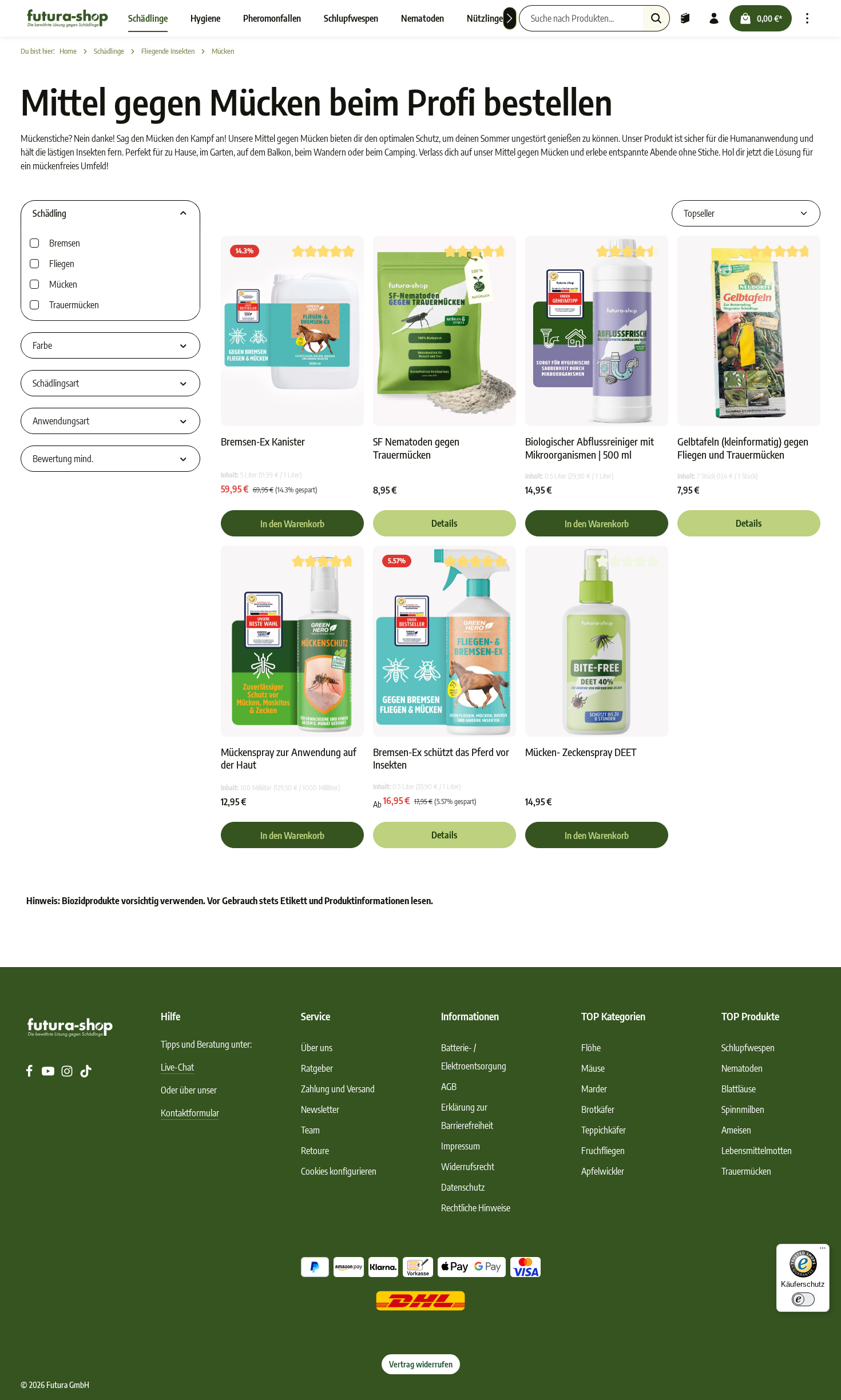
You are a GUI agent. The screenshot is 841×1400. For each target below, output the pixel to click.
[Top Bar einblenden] (807, 18)
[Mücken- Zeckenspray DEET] (596, 641)
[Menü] (823, 1251)
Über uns (316, 1047)
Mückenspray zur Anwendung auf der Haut (288, 758)
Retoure (315, 1150)
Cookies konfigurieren (338, 1171)
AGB (449, 1086)
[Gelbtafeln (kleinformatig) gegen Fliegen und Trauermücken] (748, 331)
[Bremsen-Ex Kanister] (292, 331)
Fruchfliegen (603, 1150)
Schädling (49, 213)
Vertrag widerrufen (421, 1364)
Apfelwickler (602, 1171)
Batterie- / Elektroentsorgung (473, 1057)
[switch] (803, 1299)
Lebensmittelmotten (756, 1150)
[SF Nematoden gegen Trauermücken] (444, 331)
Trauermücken (74, 305)
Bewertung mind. (63, 458)
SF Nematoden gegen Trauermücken (416, 448)
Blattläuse (738, 1089)
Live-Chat (177, 1067)
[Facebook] (30, 1074)
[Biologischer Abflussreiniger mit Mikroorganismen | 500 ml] (596, 331)
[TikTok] (86, 1074)
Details (444, 523)
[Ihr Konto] (714, 18)
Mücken (63, 284)
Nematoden (742, 1068)
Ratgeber (317, 1068)
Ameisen (736, 1130)
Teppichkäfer (603, 1130)
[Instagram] (68, 1074)
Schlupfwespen (748, 1047)
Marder (594, 1089)
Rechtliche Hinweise (475, 1208)
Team (310, 1130)
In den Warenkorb (292, 524)
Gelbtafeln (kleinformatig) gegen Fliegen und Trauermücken (742, 448)
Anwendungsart (61, 421)
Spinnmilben (742, 1109)
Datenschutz (463, 1187)
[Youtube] (49, 1074)
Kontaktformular (190, 1113)
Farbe (42, 345)
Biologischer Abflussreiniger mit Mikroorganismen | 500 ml (589, 448)
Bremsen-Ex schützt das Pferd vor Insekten (441, 758)
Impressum (460, 1146)
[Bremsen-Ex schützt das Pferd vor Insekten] (444, 641)
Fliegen (61, 263)
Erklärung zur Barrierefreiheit (467, 1116)
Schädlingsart (56, 383)
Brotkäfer (597, 1109)
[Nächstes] (510, 18)
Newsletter (320, 1109)
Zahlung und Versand (338, 1089)
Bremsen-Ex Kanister (263, 441)
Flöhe (591, 1047)
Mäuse (593, 1068)
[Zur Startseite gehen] (67, 18)
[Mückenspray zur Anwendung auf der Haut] (292, 641)
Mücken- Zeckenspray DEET (581, 752)
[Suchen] (656, 18)
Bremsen (64, 243)
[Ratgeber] (685, 18)
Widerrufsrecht (467, 1166)
